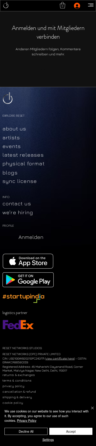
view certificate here (60, 358)
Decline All (26, 431)
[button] (62, 5)
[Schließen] (89, 410)
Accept (71, 431)
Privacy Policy (26, 420)
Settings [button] (48, 439)
